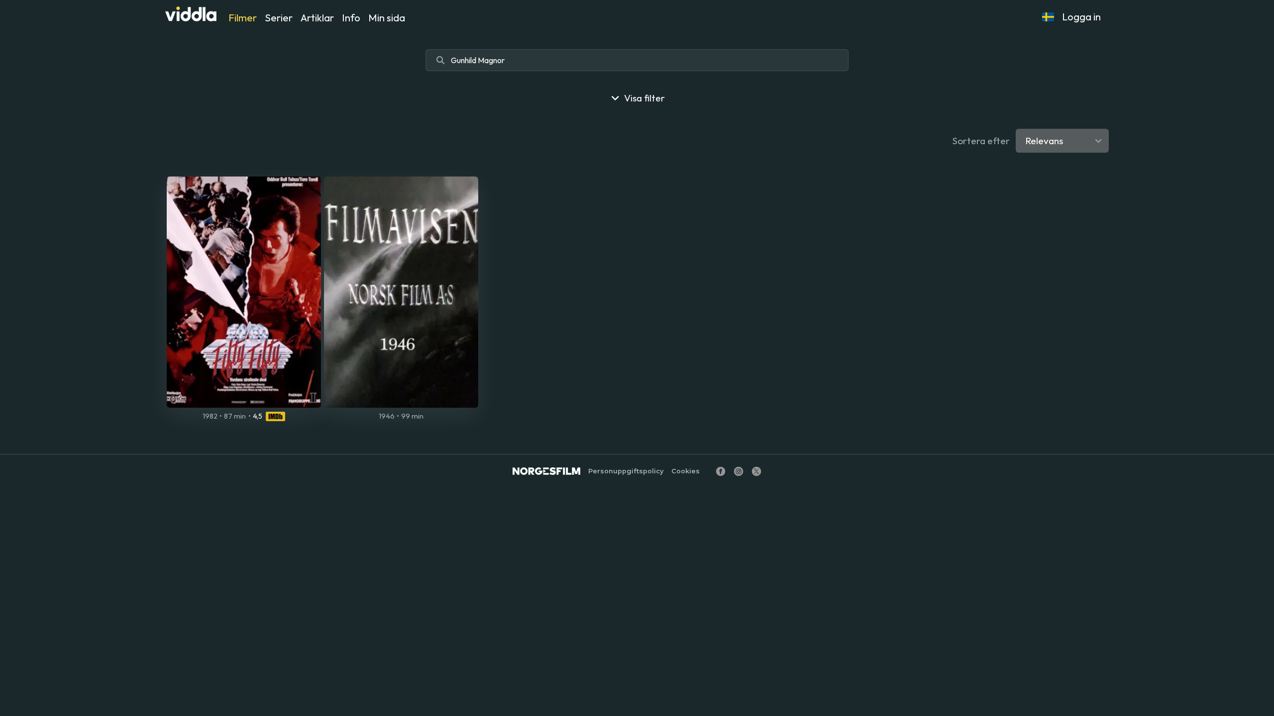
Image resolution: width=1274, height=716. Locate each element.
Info (351, 17)
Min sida (386, 17)
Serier (279, 17)
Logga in (1081, 16)
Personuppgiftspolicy (625, 471)
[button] (1048, 16)
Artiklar (317, 17)
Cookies (685, 471)
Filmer (242, 17)
